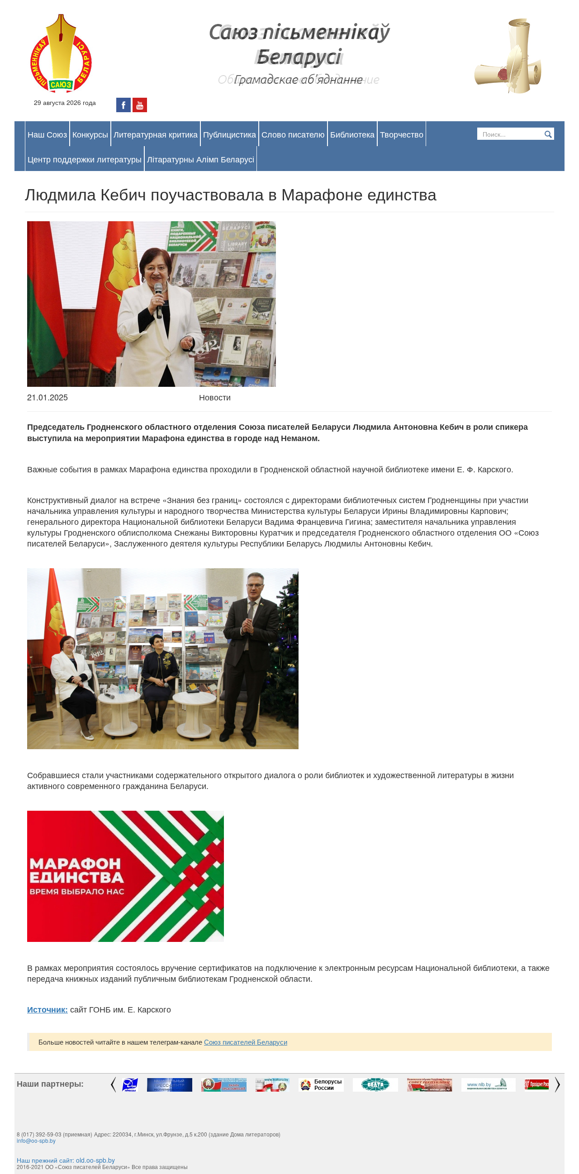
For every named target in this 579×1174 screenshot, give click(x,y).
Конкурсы (90, 134)
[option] (130, 1085)
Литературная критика (156, 134)
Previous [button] (112, 1085)
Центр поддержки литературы (85, 159)
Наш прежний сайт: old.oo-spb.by (66, 1159)
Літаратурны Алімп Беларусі (200, 159)
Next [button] (559, 1085)
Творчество (401, 134)
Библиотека (352, 134)
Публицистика (229, 134)
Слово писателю (293, 134)
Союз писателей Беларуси (245, 1041)
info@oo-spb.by (36, 1140)
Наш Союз (47, 134)
